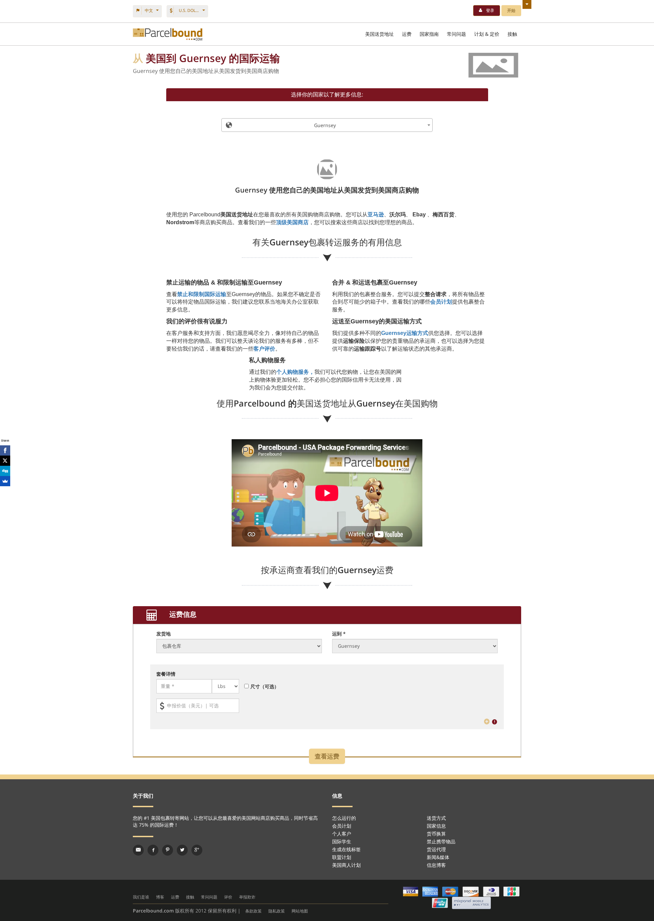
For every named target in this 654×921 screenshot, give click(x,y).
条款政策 (253, 911)
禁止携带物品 (441, 841)
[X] (5, 461)
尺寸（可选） (264, 686)
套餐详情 (165, 674)
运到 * (339, 633)
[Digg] (5, 471)
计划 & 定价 (486, 34)
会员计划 (341, 826)
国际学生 (341, 841)
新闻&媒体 (438, 857)
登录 (490, 10)
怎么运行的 (344, 818)
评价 (228, 897)
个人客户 (341, 833)
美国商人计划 (346, 865)
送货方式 (436, 818)
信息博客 (436, 865)
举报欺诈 (247, 897)
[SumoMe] (5, 481)
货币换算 (436, 833)
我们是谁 (141, 897)
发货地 (163, 633)
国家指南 (429, 34)
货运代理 (436, 849)
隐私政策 (276, 911)
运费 (406, 34)
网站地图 (300, 911)
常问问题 (456, 34)
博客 (160, 897)
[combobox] (327, 125)
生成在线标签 (346, 849)
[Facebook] (5, 450)
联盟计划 (341, 857)
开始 (511, 10)
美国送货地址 (379, 34)
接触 (512, 34)
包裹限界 (167, 34)
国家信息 (436, 826)
